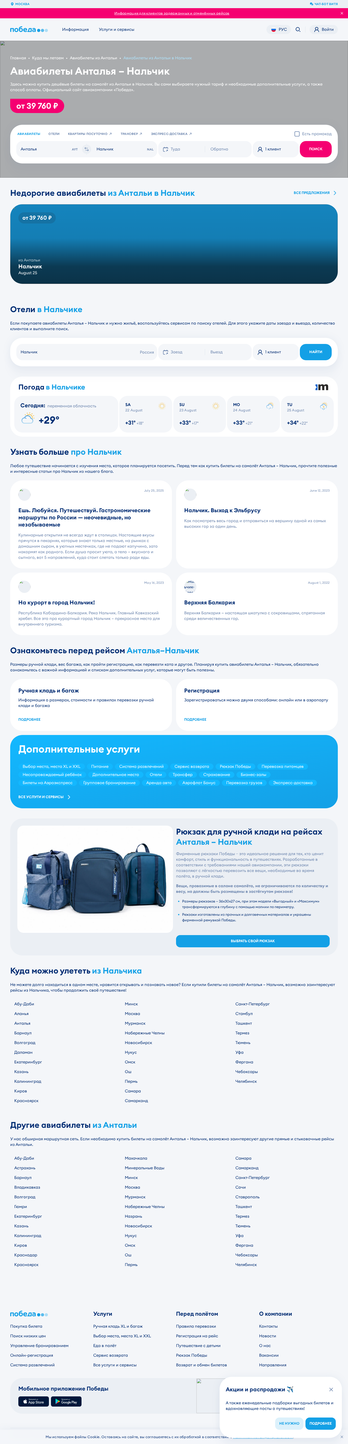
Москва (22, 4)
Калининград (27, 1081)
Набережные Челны (145, 1033)
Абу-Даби (24, 1004)
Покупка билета (26, 1326)
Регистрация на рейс (197, 1336)
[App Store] (33, 1401)
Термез (242, 1033)
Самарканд (136, 1100)
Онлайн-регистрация (31, 1355)
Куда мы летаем (48, 58)
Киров (20, 1091)
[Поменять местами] (86, 149)
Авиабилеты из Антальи (93, 58)
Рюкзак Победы (191, 1355)
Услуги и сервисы (116, 29)
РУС (283, 29)
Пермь (131, 1081)
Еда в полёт (104, 1345)
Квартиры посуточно (88, 134)
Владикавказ (27, 1187)
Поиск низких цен (28, 1336)
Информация (75, 29)
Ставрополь (247, 1197)
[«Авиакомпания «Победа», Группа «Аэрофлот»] (30, 29)
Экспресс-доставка (169, 134)
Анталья (22, 1023)
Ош (128, 1071)
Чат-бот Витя (326, 4)
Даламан (23, 1052)
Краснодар (25, 1255)
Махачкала (136, 1158)
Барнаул (23, 1033)
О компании (275, 1313)
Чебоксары (246, 1071)
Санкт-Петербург (252, 1004)
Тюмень (242, 1042)
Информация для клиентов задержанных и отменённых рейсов (171, 13)
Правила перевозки (196, 1326)
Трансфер (129, 134)
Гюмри (20, 1206)
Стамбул (244, 1013)
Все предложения (312, 192)
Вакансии (269, 1355)
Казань (21, 1071)
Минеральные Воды (144, 1168)
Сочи (240, 1187)
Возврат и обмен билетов (201, 1365)
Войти (328, 29)
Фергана (244, 1062)
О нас (265, 1345)
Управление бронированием (39, 1345)
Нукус (131, 1052)
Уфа (239, 1052)
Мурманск (135, 1023)
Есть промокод (317, 133)
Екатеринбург (28, 1062)
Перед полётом (197, 1313)
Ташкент (243, 1023)
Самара (133, 1091)
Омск (130, 1062)
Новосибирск (138, 1042)
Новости (267, 1336)
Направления (272, 1365)
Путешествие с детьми (198, 1345)
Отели (54, 134)
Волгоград (24, 1042)
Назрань (133, 1216)
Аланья (21, 1013)
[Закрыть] (342, 1437)
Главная (18, 58)
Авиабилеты (28, 134)
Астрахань (24, 1168)
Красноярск (26, 1100)
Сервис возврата (110, 1355)
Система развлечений (32, 1365)
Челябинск (246, 1081)
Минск (131, 1004)
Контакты (268, 1326)
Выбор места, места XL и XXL (122, 1336)
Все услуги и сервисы (41, 797)
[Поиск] (298, 29)
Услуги (102, 1313)
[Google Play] (66, 1401)
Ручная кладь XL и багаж (118, 1326)
